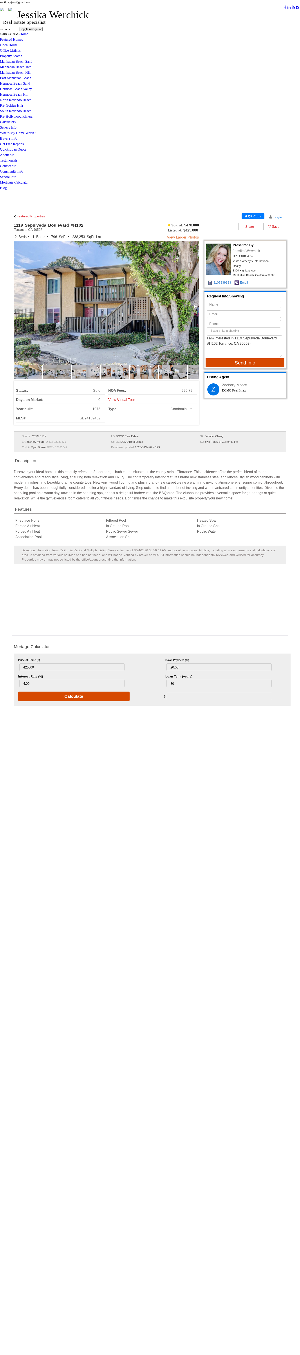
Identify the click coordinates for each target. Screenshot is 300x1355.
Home (24, 34)
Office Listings (10, 50)
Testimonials (8, 160)
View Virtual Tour (121, 400)
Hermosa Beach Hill (14, 94)
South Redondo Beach (15, 111)
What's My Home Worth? (18, 133)
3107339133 (222, 282)
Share (249, 226)
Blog (3, 188)
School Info (8, 177)
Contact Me (8, 166)
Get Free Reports (12, 144)
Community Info (11, 171)
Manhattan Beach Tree (15, 67)
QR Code (254, 216)
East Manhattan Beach (15, 78)
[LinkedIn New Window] (289, 7)
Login (277, 217)
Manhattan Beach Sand (16, 61)
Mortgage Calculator (14, 182)
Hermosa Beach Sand (15, 83)
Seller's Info (8, 127)
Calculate (73, 696)
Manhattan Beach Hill (15, 72)
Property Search (11, 56)
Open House (9, 45)
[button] (195, 306)
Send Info (245, 363)
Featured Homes (11, 39)
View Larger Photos (183, 237)
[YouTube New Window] (293, 7)
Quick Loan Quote (13, 149)
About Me (7, 155)
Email (244, 282)
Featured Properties (30, 216)
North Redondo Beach (15, 100)
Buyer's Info (8, 138)
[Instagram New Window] (297, 7)
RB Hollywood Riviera (16, 116)
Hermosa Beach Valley (16, 89)
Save (275, 226)
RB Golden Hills (11, 105)
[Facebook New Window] (285, 7)
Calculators (8, 122)
